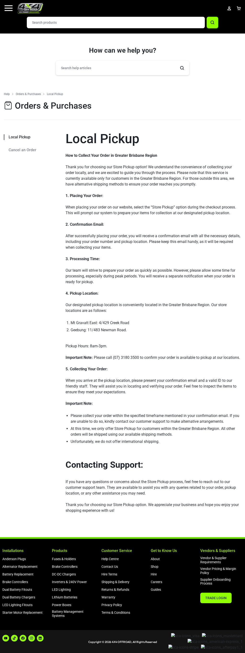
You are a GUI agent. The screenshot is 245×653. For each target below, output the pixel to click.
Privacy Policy (111, 605)
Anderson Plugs (14, 559)
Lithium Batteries (64, 597)
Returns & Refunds (115, 589)
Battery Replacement (17, 574)
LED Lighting (61, 589)
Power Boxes (61, 605)
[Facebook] (23, 638)
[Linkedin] (40, 638)
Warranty (108, 597)
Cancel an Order (22, 150)
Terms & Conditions (115, 612)
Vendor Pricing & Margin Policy (218, 571)
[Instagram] (31, 638)
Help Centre (110, 559)
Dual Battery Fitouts (17, 589)
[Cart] (238, 8)
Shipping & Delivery (115, 582)
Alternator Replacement (20, 567)
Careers (156, 582)
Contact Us (109, 567)
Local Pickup (102, 138)
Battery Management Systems (68, 614)
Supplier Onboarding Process (215, 581)
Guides (156, 589)
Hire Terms (109, 574)
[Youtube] (5, 638)
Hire (154, 574)
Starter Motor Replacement (22, 612)
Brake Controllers (15, 582)
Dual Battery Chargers (18, 597)
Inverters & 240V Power (69, 582)
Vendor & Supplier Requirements (213, 560)
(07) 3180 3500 (126, 357)
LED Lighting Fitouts (17, 605)
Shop (154, 567)
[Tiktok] (14, 638)
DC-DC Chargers (64, 574)
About (155, 559)
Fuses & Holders (64, 559)
